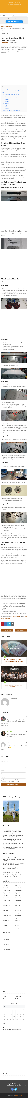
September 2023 (7, 905)
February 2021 (6, 928)
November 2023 (7, 903)
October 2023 (18, 903)
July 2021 (17, 923)
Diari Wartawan (6, 949)
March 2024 (6, 898)
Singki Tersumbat (15, 616)
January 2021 (18, 928)
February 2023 (6, 913)
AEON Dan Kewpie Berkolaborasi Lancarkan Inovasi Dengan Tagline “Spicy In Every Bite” (13, 859)
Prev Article (7, 630)
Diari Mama (6, 939)
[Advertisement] (14, 69)
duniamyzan (5, 42)
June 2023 (17, 908)
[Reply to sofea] (26, 743)
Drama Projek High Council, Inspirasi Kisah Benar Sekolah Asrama (13, 685)
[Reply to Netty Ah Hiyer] (26, 717)
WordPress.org (18, 998)
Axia (4, 867)
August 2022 (6, 920)
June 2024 (17, 895)
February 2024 (18, 898)
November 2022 (18, 915)
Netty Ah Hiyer (10, 717)
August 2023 (18, 905)
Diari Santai (5, 33)
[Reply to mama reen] (26, 731)
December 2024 (18, 890)
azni (4, 857)
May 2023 (5, 910)
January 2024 (6, 900)
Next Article (20, 630)
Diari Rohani (6, 942)
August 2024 (18, 893)
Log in (4, 996)
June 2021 (5, 925)
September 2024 (7, 893)
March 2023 (18, 910)
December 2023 (18, 900)
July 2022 (17, 920)
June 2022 (5, 923)
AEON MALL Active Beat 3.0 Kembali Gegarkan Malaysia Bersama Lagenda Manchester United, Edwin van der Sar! (12, 832)
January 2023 (18, 913)
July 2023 (5, 908)
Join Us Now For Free (14, 21)
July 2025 (5, 885)
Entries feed (18, 996)
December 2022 (7, 915)
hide (9, 87)
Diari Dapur (6, 937)
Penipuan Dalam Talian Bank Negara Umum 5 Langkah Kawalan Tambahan (13, 660)
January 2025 (6, 890)
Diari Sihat (5, 947)
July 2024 (5, 895)
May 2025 (5, 888)
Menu (3, 15)
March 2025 (18, 888)
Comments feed (7, 998)
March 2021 (18, 925)
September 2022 (19, 918)
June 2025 (17, 885)
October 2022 (6, 918)
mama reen (9, 731)
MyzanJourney (14, 3)
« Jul (4, 1023)
